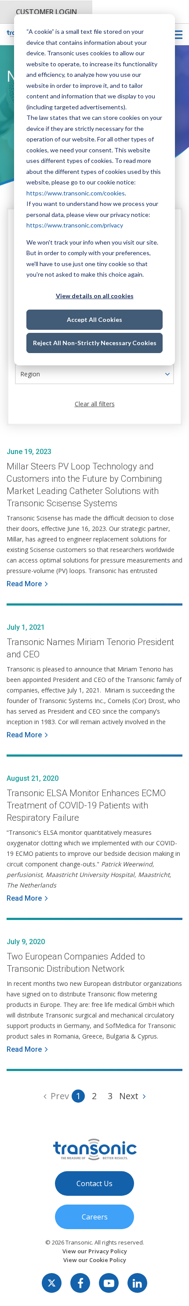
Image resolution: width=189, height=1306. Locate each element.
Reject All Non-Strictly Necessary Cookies (94, 342)
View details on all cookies (95, 295)
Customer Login (46, 12)
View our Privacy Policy (94, 1251)
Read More (24, 584)
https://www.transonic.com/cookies (75, 193)
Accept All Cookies (94, 319)
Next (128, 1096)
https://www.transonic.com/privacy (74, 225)
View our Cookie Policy (94, 1260)
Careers (95, 1217)
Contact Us (94, 1183)
